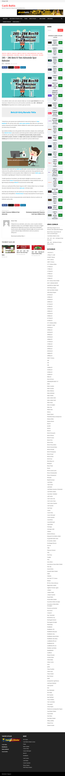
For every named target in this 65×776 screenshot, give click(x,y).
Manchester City (51, 617)
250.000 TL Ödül (51, 325)
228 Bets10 (50, 309)
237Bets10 (49, 320)
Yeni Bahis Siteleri (51, 718)
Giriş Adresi (16, 55)
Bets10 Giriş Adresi (51, 444)
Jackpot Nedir (50, 592)
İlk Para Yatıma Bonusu (52, 583)
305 (48, 362)
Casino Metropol (51, 515)
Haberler (49, 576)
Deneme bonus (19, 193)
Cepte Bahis (50, 524)
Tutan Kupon (50, 706)
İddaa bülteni (5, 749)
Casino (48, 510)
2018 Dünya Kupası (51, 287)
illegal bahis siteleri (51, 585)
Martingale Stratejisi (52, 622)
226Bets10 (49, 301)
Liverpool (49, 613)
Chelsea (49, 531)
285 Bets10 (4, 53)
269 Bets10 (50, 337)
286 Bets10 (14, 53)
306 (48, 365)
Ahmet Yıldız (7, 63)
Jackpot (49, 590)
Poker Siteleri (50, 674)
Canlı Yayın (49, 508)
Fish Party (49, 555)
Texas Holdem (50, 699)
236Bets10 (49, 316)
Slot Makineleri (50, 690)
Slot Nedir (49, 692)
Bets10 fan (49, 440)
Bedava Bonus (50, 421)
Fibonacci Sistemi (51, 550)
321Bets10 (49, 369)
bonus (11, 180)
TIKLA (60, 51)
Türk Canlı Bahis (51, 702)
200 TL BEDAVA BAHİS (52, 283)
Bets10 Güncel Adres (52, 447)
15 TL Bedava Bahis (52, 264)
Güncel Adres (28, 55)
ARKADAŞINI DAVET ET (52, 381)
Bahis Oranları (50, 388)
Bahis (3, 255)
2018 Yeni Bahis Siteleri (52, 290)
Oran (48, 664)
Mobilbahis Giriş (51, 634)
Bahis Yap (24, 53)
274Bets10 (49, 344)
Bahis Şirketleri (50, 393)
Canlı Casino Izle (51, 498)
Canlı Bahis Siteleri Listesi (16, 18)
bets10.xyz (49, 459)
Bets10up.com (50, 461)
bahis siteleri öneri (51, 400)
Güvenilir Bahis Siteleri (52, 571)
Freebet (49, 557)
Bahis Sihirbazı (50, 391)
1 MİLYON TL (50, 252)
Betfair (49, 428)
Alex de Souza (50, 379)
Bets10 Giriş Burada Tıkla (23, 112)
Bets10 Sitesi (50, 456)
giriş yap (22, 188)
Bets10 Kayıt (50, 454)
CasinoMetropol (51, 522)
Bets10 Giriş (50, 442)
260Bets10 (49, 334)
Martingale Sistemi (51, 620)
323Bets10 (49, 374)
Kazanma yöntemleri (52, 608)
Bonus (48, 468)
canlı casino (50, 496)
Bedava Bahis (50, 419)
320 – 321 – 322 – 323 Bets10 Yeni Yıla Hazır (23, 251)
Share (5, 67)
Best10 (49, 423)
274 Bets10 (50, 341)
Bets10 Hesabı (50, 449)
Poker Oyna (50, 671)
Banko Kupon (50, 414)
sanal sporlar (50, 685)
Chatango (49, 526)
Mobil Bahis (50, 624)
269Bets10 (49, 339)
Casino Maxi (50, 512)
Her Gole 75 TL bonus (52, 578)
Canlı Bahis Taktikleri (52, 494)
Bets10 (16, 182)
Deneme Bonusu (10, 55)
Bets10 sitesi (8, 133)
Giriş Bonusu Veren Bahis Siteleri (54, 564)
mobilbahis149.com (51, 641)
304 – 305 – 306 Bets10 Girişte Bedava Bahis (38, 252)
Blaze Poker (50, 466)
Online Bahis (50, 659)
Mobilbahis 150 (50, 629)
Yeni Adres (41, 55)
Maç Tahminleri (51, 615)
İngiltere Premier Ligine (52, 587)
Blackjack (49, 463)
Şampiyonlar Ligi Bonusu (53, 681)
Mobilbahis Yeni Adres (52, 638)
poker (48, 666)
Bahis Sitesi (50, 402)
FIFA (48, 552)
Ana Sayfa (5, 18)
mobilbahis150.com (51, 645)
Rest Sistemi (50, 676)
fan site (49, 545)
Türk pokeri (50, 704)
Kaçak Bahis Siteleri (52, 599)
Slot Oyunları (50, 695)
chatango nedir (50, 529)
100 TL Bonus (50, 259)
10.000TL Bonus (51, 257)
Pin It (18, 67)
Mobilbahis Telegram (6, 774)
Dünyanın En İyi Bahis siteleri (54, 536)
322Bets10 (49, 372)
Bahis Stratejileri (51, 405)
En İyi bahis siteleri (51, 541)
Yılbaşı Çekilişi (50, 720)
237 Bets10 (50, 318)
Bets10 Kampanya (51, 451)
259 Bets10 (50, 327)
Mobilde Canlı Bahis (51, 648)
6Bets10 (49, 376)
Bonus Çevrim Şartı (51, 470)
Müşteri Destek (50, 655)
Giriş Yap (22, 55)
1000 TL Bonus (50, 262)
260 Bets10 (50, 332)
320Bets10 (49, 367)
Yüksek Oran (50, 723)
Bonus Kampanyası (51, 475)
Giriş (48, 559)
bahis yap (19, 169)
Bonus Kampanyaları (31, 53)
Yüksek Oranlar (50, 725)
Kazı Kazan (49, 610)
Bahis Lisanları (50, 386)
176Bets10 (49, 278)
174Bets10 (49, 269)
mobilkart (49, 652)
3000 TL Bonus (50, 358)
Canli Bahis (50, 18)
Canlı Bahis (8, 5)
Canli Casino (42, 18)
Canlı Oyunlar (50, 505)
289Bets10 (49, 355)
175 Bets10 (50, 271)
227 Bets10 (50, 304)
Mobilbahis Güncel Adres (53, 636)
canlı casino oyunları (24, 123)
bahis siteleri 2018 (51, 398)
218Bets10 (49, 297)
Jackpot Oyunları (51, 594)
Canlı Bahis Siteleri (51, 491)
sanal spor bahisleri (51, 683)
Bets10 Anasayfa (51, 433)
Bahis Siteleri (32, 18)
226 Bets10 (50, 299)
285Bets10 (9, 53)
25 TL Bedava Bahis (52, 323)
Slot (48, 688)
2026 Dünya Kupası (51, 292)
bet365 (49, 426)
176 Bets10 (50, 276)
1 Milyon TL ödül (51, 255)
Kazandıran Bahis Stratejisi (53, 601)
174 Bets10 (50, 266)
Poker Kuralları (50, 669)
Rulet (48, 678)
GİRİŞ (60, 42)
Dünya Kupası (16, 21)
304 (48, 360)
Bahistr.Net (50, 409)
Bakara (49, 412)
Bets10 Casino (50, 437)
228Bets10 (49, 311)
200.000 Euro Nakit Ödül (53, 285)
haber (48, 573)
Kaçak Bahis (50, 597)
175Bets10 (49, 273)
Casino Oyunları (7, 21)
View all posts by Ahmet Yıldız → (18, 236)
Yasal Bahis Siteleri (51, 711)
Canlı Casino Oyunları (52, 503)
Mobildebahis (50, 650)
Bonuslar (49, 477)
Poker (25, 18)
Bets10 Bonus (50, 435)
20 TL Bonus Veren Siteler (53, 280)
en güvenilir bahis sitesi (52, 538)
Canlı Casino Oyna (51, 501)
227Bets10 (49, 306)
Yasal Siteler (50, 713)
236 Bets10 (50, 313)
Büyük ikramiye (50, 480)
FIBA (48, 548)
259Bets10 (49, 330)
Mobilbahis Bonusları (52, 631)
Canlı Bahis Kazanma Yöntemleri (54, 489)
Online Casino (50, 662)
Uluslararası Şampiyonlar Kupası (54, 709)
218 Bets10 (50, 294)
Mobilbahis (49, 627)
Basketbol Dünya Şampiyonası (54, 416)
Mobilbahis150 (50, 643)
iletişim (49, 580)
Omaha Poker (50, 657)
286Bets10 (19, 53)
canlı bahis (49, 487)
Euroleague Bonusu (51, 543)
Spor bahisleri (34, 55)
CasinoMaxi (50, 519)
